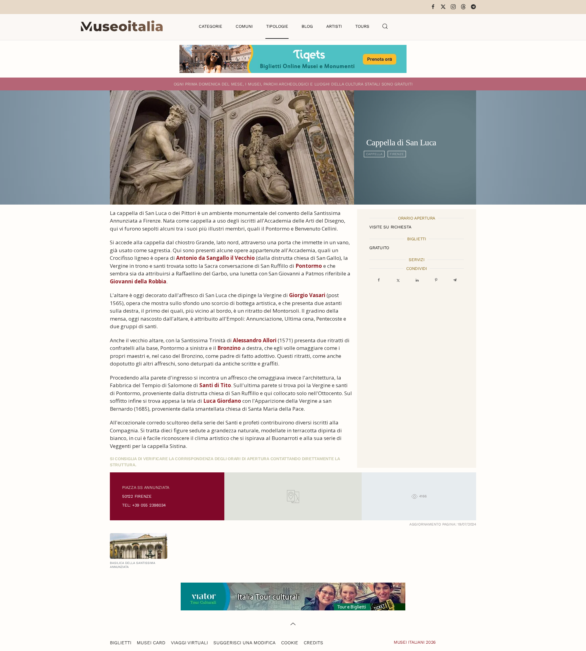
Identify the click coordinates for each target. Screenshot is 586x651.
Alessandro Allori (255, 340)
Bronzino (229, 347)
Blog (307, 26)
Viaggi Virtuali (189, 643)
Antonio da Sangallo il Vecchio (215, 257)
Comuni (244, 26)
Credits (313, 643)
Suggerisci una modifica (244, 643)
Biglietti (120, 643)
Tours (362, 26)
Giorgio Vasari (307, 295)
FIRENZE (397, 154)
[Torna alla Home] (121, 26)
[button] (385, 26)
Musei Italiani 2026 (415, 642)
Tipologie (277, 26)
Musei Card (151, 643)
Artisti (334, 26)
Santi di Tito (215, 385)
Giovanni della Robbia (138, 281)
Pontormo (308, 265)
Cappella (374, 154)
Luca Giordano (222, 400)
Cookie (289, 643)
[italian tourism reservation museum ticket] (293, 59)
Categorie (210, 26)
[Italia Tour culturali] (293, 595)
